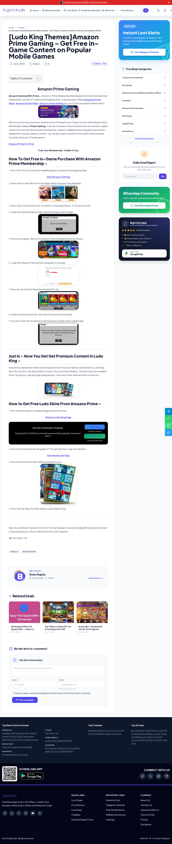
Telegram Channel (115, 805)
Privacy (144, 819)
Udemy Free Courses (107, 730)
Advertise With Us (150, 809)
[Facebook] (142, 776)
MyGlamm (75, 748)
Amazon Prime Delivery (52, 103)
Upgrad (15, 747)
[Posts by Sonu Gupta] (19, 576)
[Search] (145, 10)
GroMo (13, 736)
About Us (145, 800)
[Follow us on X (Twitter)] (168, 432)
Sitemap (110, 819)
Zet (22, 733)
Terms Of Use (147, 814)
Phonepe (6, 754)
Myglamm (92, 730)
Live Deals (76, 809)
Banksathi (28, 736)
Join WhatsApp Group (146, 205)
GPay (13, 754)
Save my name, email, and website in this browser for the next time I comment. (52, 693)
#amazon (14, 552)
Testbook (6, 747)
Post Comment (26, 700)
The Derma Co (63, 748)
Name (15, 680)
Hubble (63, 751)
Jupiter (35, 740)
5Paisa (33, 733)
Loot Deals (77, 800)
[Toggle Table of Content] (37, 78)
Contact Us (146, 805)
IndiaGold (62, 741)
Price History (78, 805)
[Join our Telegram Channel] (168, 411)
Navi (27, 733)
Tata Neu (6, 733)
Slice (52, 733)
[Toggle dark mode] (158, 10)
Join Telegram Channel (146, 52)
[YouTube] (32, 813)
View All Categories (144, 138)
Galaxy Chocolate (113, 734)
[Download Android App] (168, 425)
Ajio (57, 751)
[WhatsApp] (12, 813)
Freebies (75, 814)
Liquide (28, 740)
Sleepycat (49, 751)
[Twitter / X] (150, 776)
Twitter (51, 578)
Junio (14, 740)
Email (62, 680)
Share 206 (100, 64)
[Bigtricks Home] (14, 10)
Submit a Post (113, 800)
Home (11, 28)
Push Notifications (115, 809)
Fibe (47, 733)
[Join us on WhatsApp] (168, 418)
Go (162, 176)
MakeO (70, 751)
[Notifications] (165, 10)
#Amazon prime (29, 552)
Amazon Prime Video (27, 103)
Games (21, 28)
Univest (5, 736)
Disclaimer (146, 824)
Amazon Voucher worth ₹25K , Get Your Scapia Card (85, 2)
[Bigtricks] (34, 796)
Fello (54, 741)
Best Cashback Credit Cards (143, 730)
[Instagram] (158, 776)
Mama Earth (50, 748)
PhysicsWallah (26, 747)
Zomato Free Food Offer (142, 740)
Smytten (158, 737)
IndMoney (6, 740)
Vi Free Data (99, 734)
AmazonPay (22, 754)
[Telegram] (166, 776)
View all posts (95, 578)
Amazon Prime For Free (21, 143)
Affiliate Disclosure (116, 814)
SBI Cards (15, 733)
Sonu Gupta (37, 574)
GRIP (69, 741)
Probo (21, 740)
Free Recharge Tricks (82, 819)
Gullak (20, 736)
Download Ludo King (58, 455)
